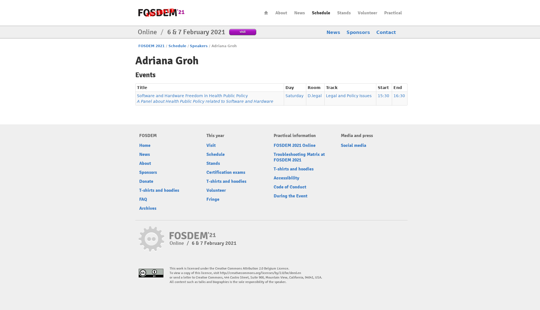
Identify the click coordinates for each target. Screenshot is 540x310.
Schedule (321, 13)
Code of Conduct (290, 187)
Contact (386, 32)
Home (266, 13)
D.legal (315, 96)
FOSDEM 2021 (151, 46)
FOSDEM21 (161, 13)
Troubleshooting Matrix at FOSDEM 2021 (299, 157)
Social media (353, 145)
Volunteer (367, 13)
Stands (344, 13)
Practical (393, 13)
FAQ (143, 199)
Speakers (199, 46)
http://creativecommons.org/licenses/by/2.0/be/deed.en (260, 273)
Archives (147, 208)
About (281, 13)
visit (243, 31)
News (299, 13)
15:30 (383, 96)
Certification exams (225, 172)
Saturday (294, 96)
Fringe (212, 199)
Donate (146, 181)
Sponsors (358, 32)
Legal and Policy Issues (349, 96)
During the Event (290, 196)
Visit (211, 145)
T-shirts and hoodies (159, 190)
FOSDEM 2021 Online (295, 145)
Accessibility (286, 178)
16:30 (399, 96)
